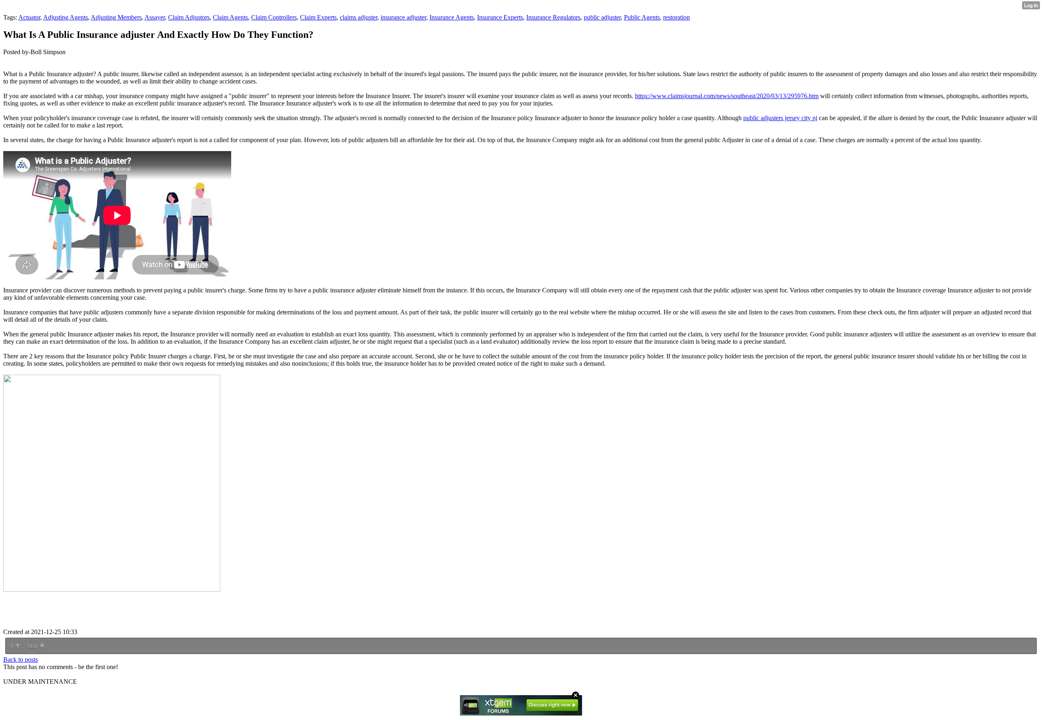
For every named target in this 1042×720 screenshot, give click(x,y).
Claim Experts (318, 17)
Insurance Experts (500, 17)
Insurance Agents (451, 17)
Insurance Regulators (553, 17)
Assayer (154, 17)
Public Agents (642, 17)
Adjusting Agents (65, 17)
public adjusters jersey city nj (780, 117)
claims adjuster (358, 17)
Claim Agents (230, 17)
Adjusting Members (116, 17)
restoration (676, 17)
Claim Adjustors (189, 17)
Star (33, 646)
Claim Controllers (274, 17)
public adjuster (602, 17)
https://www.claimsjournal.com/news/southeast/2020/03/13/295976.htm (727, 95)
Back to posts (20, 659)
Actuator (29, 17)
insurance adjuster (403, 17)
